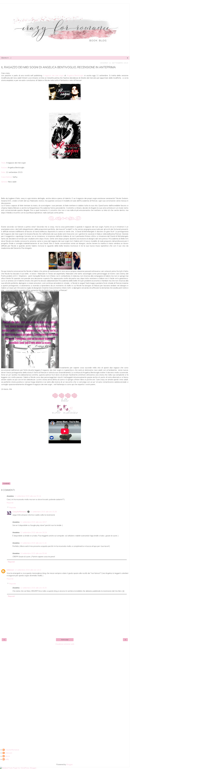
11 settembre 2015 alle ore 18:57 (33, 522)
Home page (64, 639)
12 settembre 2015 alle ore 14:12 (28, 570)
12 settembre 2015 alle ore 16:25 (33, 588)
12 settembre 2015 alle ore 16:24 (33, 532)
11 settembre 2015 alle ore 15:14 (27, 496)
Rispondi (10, 503)
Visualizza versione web (64, 644)
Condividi (6, 483)
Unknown (10, 570)
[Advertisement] (65, 681)
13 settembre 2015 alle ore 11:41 (33, 543)
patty (7, 759)
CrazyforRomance (19, 512)
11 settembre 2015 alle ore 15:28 (43, 512)
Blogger (69, 764)
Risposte (12, 508)
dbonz (7, 756)
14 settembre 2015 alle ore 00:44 (33, 553)
